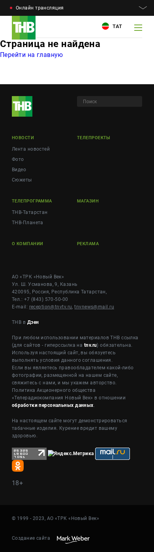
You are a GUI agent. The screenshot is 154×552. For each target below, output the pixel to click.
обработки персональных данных (53, 405)
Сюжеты (22, 180)
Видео (19, 169)
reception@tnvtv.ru (50, 307)
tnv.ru (90, 345)
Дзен (33, 322)
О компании (27, 243)
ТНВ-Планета (27, 222)
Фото (18, 159)
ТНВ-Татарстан (30, 212)
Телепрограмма (32, 201)
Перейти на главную (31, 55)
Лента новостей (31, 149)
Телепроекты (94, 137)
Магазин (88, 201)
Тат (116, 26)
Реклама (88, 243)
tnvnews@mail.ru (94, 307)
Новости (23, 137)
